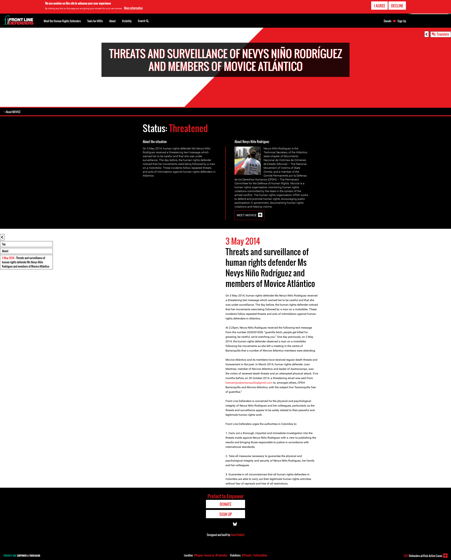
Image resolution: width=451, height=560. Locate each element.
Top (4, 244)
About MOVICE (13, 112)
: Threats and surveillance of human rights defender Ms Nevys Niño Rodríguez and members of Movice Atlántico (25, 262)
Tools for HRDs (95, 21)
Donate (387, 21)
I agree (379, 5)
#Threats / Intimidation (254, 555)
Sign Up (401, 21)
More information (133, 8)
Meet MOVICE (247, 215)
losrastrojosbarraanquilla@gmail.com (249, 382)
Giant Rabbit (237, 535)
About (5, 251)
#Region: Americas (204, 555)
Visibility (127, 21)
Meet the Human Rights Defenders (62, 21)
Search (142, 21)
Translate (443, 34)
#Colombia (221, 555)
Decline (397, 5)
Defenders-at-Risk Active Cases (423, 556)
